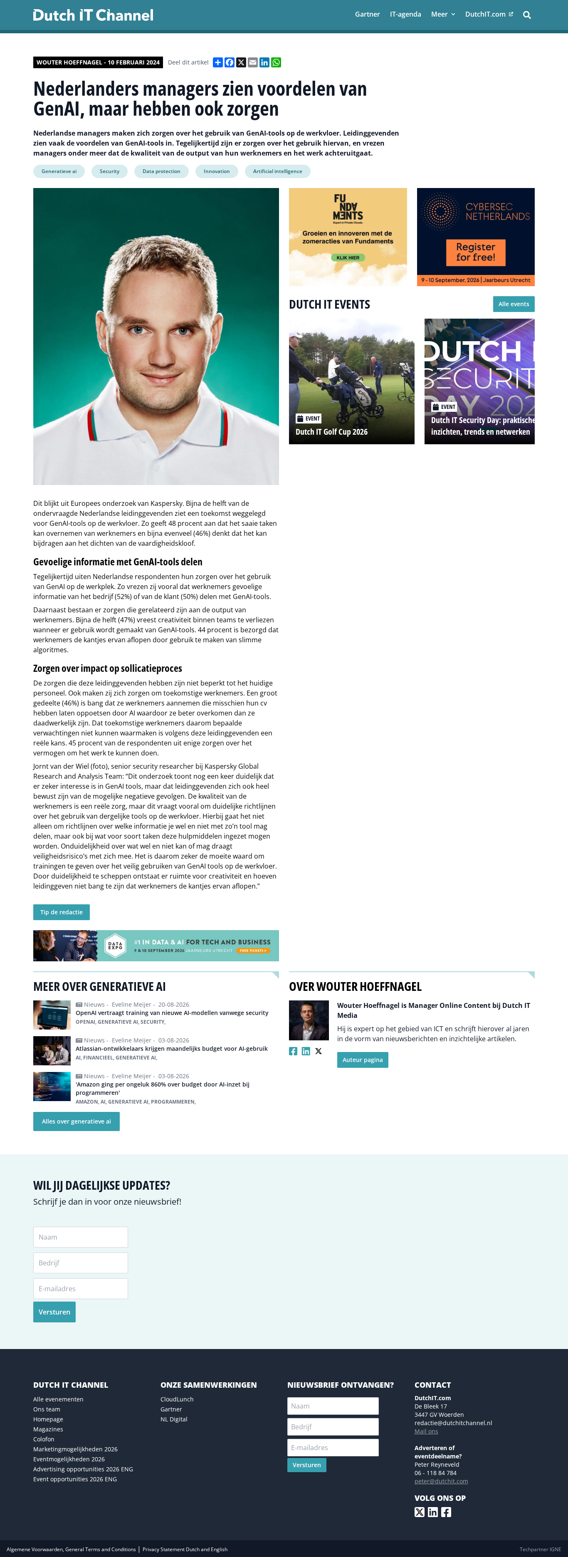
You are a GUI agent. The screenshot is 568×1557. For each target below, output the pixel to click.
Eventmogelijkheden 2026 (69, 1459)
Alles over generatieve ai (76, 1121)
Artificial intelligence (277, 171)
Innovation (217, 171)
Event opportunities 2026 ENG (75, 1479)
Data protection (161, 171)
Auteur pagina (363, 1060)
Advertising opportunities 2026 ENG (83, 1469)
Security (109, 171)
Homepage (48, 1419)
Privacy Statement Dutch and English (185, 1549)
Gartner (171, 1409)
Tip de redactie (61, 912)
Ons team (46, 1409)
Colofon (43, 1439)
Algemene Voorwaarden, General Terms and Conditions (72, 1549)
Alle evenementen (58, 1399)
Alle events (514, 304)
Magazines (48, 1429)
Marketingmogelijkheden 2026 (75, 1449)
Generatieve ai (59, 171)
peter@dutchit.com (441, 1481)
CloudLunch (177, 1399)
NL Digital (174, 1419)
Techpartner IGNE (540, 1549)
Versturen (54, 1312)
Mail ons (426, 1431)
